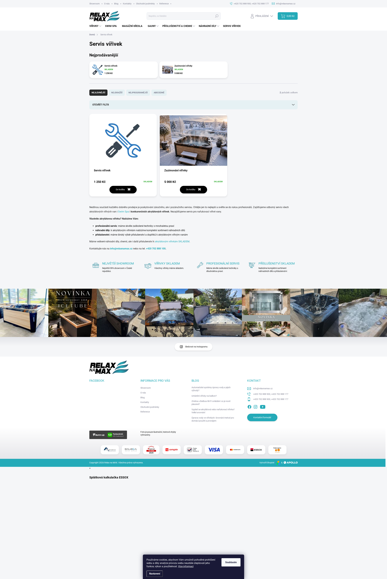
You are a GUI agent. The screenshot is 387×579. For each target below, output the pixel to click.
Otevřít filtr (100, 104)
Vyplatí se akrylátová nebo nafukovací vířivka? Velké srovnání (213, 411)
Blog (116, 3)
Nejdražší (116, 92)
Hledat (217, 16)
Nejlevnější (98, 92)
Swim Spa (123, 211)
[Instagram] (255, 406)
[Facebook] (249, 406)
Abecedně (159, 92)
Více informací (186, 566)
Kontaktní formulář (262, 417)
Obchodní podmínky (145, 3)
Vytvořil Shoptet (266, 462)
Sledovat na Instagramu (196, 346)
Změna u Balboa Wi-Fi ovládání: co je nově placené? (211, 402)
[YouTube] (262, 406)
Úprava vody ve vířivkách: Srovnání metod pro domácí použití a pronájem (213, 419)
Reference (164, 3)
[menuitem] (95, 26)
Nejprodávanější (138, 92)
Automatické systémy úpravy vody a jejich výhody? (211, 389)
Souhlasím (231, 562)
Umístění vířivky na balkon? (204, 396)
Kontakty (127, 3)
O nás (107, 3)
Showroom (94, 3)
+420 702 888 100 (156, 248)
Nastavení (154, 573)
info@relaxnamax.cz (263, 388)
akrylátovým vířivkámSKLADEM (172, 241)
